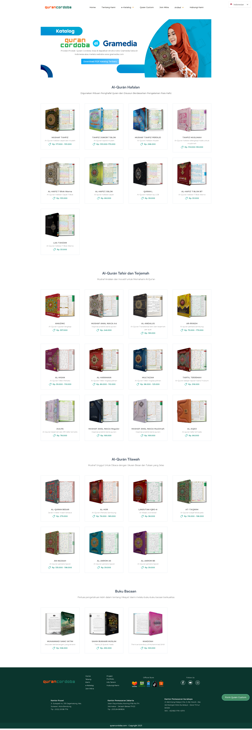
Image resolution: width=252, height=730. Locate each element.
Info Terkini (111, 682)
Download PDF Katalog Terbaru (100, 61)
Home (93, 7)
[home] (58, 7)
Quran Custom (147, 7)
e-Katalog (89, 685)
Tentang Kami (108, 7)
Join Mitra (164, 7)
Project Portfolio (110, 677)
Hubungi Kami (196, 7)
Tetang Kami (88, 680)
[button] (127, 7)
